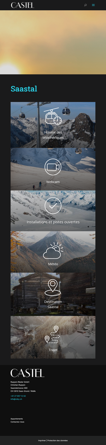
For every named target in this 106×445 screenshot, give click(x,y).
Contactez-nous (17, 422)
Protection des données (57, 440)
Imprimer (42, 440)
